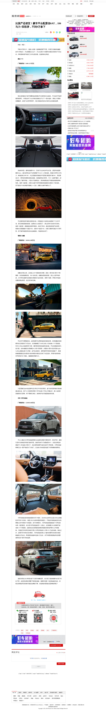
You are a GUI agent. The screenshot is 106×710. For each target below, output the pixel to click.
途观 (70, 60)
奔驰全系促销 (73, 90)
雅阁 (14, 696)
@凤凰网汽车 (50, 641)
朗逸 (70, 76)
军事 (69, 3)
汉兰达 (81, 36)
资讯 (18, 3)
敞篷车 (61, 692)
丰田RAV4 (71, 65)
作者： (44, 641)
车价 (22, 633)
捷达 (22, 630)
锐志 (62, 696)
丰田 (37, 630)
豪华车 (30, 692)
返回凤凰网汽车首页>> (56, 645)
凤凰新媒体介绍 (25, 704)
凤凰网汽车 (17, 16)
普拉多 (15, 698)
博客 (73, 3)
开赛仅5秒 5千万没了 (73, 128)
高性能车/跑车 (53, 692)
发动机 (32, 630)
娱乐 (26, 3)
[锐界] (74, 54)
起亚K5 (45, 696)
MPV (41, 692)
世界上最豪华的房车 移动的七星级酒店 (78, 123)
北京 (19, 1)
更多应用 (25, 1)
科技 (48, 3)
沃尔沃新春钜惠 (86, 90)
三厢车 (19, 692)
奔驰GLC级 (72, 71)
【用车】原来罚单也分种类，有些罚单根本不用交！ (80, 111)
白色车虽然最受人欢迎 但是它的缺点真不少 (79, 126)
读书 (52, 3)
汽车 (39, 3)
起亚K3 (35, 696)
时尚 (35, 3)
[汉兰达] (74, 38)
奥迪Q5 (71, 73)
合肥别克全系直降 (73, 99)
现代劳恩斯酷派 (56, 698)
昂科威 (70, 62)
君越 (32, 698)
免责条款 (64, 704)
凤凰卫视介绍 (81, 704)
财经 (22, 3)
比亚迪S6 (47, 698)
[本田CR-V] (74, 46)
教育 (56, 3)
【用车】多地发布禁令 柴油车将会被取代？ (78, 105)
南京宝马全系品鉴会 (86, 99)
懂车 (20, 34)
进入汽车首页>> (89, 118)
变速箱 (42, 630)
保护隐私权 (57, 704)
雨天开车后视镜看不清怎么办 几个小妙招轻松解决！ (79, 121)
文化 (60, 3)
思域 (40, 696)
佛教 (81, 3)
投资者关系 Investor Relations (36, 704)
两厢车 (25, 692)
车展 (39, 1)
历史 (64, 3)
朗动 (42, 698)
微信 (36, 1)
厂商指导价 (54, 630)
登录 (81, 1)
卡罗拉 (20, 698)
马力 (48, 630)
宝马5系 (57, 696)
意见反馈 (75, 704)
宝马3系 (29, 696)
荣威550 (21, 700)
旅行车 (46, 692)
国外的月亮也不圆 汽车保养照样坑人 (77, 130)
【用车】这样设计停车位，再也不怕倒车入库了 (79, 107)
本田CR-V (82, 44)
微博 (33, 1)
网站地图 (91, 1)
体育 (31, 3)
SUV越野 (36, 692)
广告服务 (46, 704)
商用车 (52, 1)
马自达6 (51, 696)
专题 (43, 1)
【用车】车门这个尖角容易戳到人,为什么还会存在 (80, 102)
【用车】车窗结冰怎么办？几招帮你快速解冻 (79, 113)
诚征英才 (52, 704)
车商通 (47, 1)
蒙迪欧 (23, 696)
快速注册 (86, 1)
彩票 (77, 3)
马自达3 (37, 698)
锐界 (81, 52)
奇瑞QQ (15, 700)
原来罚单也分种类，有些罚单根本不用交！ (79, 133)
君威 (19, 696)
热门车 (14, 692)
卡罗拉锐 (28, 633)
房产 (43, 3)
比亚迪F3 (26, 698)
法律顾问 (69, 704)
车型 (27, 630)
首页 (14, 3)
